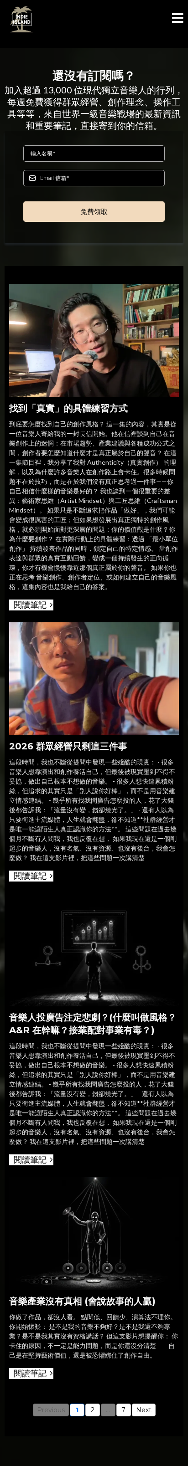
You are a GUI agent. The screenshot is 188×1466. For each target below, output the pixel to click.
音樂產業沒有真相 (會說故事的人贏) (82, 1301)
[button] (177, 19)
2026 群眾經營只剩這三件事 (68, 746)
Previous (51, 1410)
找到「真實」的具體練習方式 (68, 408)
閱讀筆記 (30, 605)
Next (143, 1410)
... (108, 1410)
